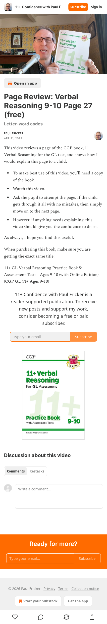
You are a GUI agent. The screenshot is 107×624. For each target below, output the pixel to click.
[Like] (15, 617)
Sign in (96, 7)
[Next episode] (16, 68)
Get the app (78, 601)
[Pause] (5, 68)
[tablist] (25, 471)
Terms (63, 588)
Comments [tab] (16, 471)
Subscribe (78, 7)
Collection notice (85, 588)
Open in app (25, 83)
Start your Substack (40, 601)
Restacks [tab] (37, 471)
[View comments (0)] (41, 617)
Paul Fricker (13, 133)
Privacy (49, 588)
